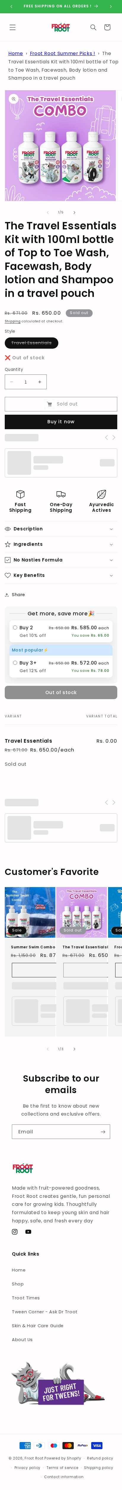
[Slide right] (74, 212)
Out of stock (61, 692)
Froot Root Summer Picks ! (62, 53)
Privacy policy (28, 1467)
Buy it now (61, 421)
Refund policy (100, 1458)
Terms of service (62, 1467)
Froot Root (34, 1458)
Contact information (64, 1477)
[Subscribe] (103, 1131)
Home (15, 53)
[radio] (61, 631)
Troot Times (26, 1298)
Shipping (13, 321)
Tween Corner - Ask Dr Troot (45, 1312)
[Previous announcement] (11, 6)
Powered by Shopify (62, 1458)
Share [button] (18, 595)
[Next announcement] (110, 6)
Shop (18, 1284)
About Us (22, 1340)
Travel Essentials (34, 343)
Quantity (14, 369)
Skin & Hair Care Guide (38, 1326)
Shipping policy (98, 1467)
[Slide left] (47, 212)
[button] (12, 27)
